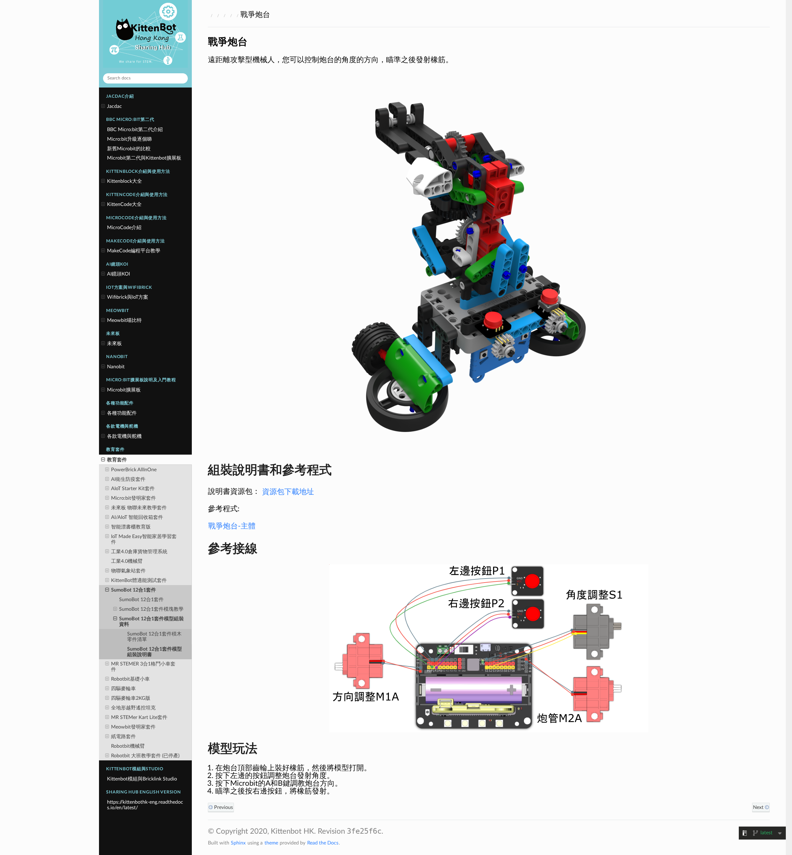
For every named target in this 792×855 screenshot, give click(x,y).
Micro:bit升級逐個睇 (129, 139)
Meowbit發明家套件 (133, 727)
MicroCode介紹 (124, 227)
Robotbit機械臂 (128, 746)
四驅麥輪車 (123, 688)
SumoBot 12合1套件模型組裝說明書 (154, 652)
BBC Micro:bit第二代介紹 (135, 129)
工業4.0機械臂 (127, 561)
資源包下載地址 (288, 491)
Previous (223, 807)
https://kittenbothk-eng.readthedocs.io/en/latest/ (145, 805)
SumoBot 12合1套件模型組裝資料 (151, 621)
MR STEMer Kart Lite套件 (139, 717)
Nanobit (116, 366)
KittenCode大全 (124, 204)
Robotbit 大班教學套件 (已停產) (145, 755)
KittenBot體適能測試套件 (139, 580)
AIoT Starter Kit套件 (133, 488)
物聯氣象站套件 (128, 570)
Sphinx (238, 842)
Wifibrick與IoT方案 (127, 297)
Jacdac (114, 106)
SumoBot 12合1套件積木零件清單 (154, 636)
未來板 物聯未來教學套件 (139, 507)
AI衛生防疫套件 (128, 479)
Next (759, 807)
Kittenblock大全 (124, 181)
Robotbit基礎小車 (130, 679)
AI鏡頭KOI (118, 273)
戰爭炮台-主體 (232, 526)
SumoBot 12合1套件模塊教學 (151, 609)
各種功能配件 (122, 413)
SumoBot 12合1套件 (133, 590)
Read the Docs (322, 842)
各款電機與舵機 (124, 436)
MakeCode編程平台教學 (133, 250)
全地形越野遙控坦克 (133, 707)
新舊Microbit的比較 (129, 148)
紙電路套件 (123, 736)
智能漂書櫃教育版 (131, 526)
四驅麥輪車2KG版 (130, 698)
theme (271, 842)
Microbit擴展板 (124, 389)
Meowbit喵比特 (124, 320)
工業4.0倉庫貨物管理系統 (139, 551)
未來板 (114, 343)
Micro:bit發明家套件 (133, 498)
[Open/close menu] (103, 106)
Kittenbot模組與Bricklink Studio (142, 778)
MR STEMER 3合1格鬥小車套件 (143, 666)
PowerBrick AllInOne (134, 469)
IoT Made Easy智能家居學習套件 (144, 539)
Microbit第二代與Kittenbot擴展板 (144, 158)
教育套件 (117, 459)
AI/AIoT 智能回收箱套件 (137, 517)
